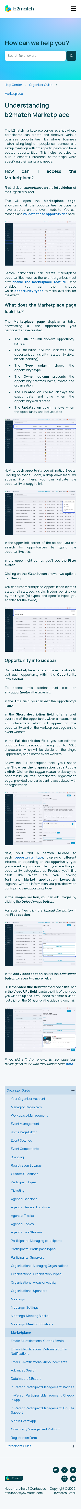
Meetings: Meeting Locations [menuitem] (32, 1324)
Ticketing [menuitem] (18, 1190)
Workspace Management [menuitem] (29, 1115)
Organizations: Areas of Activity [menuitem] (33, 1282)
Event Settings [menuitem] (21, 1140)
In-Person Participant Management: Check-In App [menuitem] (42, 1397)
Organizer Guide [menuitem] (18, 1090)
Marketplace (14, 93)
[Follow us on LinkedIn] (56, 1470)
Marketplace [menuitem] (21, 1332)
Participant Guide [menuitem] (19, 1446)
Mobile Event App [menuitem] (23, 1421)
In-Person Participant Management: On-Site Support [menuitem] (42, 1410)
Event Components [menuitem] (25, 1149)
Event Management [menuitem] (25, 1124)
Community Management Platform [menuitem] (35, 1429)
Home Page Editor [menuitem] (24, 1132)
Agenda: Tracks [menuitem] (22, 1216)
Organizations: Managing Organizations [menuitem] (39, 1266)
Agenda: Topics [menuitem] (22, 1224)
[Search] (71, 55)
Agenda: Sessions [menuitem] (24, 1199)
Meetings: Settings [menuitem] (25, 1307)
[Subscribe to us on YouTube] (73, 1479)
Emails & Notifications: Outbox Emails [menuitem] (37, 1341)
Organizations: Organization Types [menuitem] (36, 1274)
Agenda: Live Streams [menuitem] (26, 1232)
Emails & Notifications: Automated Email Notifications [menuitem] (39, 1351)
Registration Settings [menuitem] (26, 1165)
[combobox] (35, 55)
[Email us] (64, 1470)
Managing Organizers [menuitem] (26, 1107)
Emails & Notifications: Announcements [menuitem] (39, 1362)
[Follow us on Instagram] (64, 1479)
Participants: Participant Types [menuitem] (33, 1249)
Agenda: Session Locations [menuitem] (31, 1207)
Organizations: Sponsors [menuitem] (29, 1291)
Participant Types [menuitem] (24, 1182)
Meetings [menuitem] (18, 1299)
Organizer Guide (40, 85)
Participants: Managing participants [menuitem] (36, 1241)
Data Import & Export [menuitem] (26, 1378)
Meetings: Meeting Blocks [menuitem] (30, 1316)
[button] (73, 1091)
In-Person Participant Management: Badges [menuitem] (42, 1387)
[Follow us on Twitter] (73, 1470)
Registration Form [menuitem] (24, 1438)
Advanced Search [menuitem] (23, 1370)
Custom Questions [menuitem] (24, 1174)
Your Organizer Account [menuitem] (28, 1098)
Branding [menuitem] (17, 1157)
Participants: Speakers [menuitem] (27, 1257)
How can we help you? (37, 42)
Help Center (13, 85)
